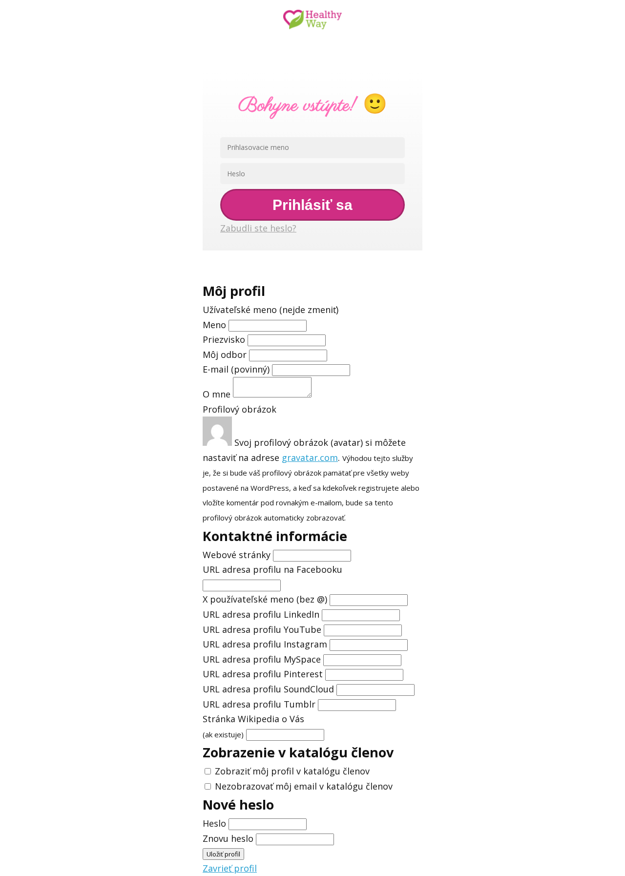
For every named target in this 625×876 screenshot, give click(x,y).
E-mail (236, 369)
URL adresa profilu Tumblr (259, 704)
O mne (216, 394)
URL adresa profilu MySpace (262, 659)
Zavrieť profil (230, 868)
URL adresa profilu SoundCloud (268, 689)
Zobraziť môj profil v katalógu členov (292, 771)
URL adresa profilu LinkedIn (261, 614)
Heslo (214, 823)
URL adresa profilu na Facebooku (272, 569)
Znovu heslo (228, 838)
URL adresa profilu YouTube (262, 629)
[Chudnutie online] (312, 20)
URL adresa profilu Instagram (265, 644)
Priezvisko (224, 339)
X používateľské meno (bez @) (265, 599)
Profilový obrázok (239, 409)
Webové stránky (237, 555)
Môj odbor (225, 354)
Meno (216, 325)
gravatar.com (310, 457)
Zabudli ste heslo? (258, 228)
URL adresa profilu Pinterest (263, 674)
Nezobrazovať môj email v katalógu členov (304, 786)
